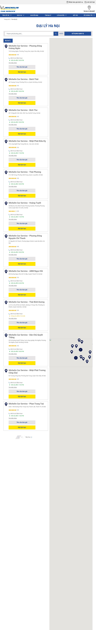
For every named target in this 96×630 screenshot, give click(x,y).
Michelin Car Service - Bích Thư (23, 110)
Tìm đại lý (14, 19)
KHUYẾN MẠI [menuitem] (34, 15)
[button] (80, 350)
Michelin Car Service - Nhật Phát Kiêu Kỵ (27, 141)
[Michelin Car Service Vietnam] (9, 8)
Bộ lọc (7, 41)
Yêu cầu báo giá (22, 67)
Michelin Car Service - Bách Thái (23, 79)
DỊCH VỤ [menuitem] (19, 15)
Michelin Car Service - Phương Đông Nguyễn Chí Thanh (25, 236)
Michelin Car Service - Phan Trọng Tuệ (26, 403)
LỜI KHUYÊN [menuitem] (61, 15)
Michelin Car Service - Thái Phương (25, 172)
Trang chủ (7, 19)
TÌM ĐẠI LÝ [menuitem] (48, 15)
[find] (56, 34)
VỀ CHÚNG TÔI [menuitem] (88, 15)
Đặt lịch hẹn (22, 72)
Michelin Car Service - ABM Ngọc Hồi (26, 271)
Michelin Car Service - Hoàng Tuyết (25, 203)
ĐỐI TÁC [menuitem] (75, 15)
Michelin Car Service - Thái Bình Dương (27, 302)
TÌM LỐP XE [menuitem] (6, 15)
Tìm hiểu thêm (13, 63)
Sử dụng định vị (78, 33)
